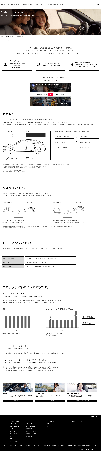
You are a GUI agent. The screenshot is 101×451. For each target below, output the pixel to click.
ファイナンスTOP (5, 4)
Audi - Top (80, 449)
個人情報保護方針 (46, 445)
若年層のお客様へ (81, 445)
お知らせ (10, 445)
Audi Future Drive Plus (34, 40)
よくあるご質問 (50, 400)
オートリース (12, 431)
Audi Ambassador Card (52, 4)
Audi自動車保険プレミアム (28, 4)
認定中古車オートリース (31, 431)
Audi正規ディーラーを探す (81, 400)
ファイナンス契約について (70, 445)
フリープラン (12, 438)
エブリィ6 (12, 436)
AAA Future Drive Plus (30, 426)
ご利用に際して (94, 445)
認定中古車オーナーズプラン (32, 433)
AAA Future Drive (29, 423)
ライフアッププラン (14, 441)
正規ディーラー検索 (18, 445)
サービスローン (29, 436)
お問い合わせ (33, 445)
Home (2, 36)
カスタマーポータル (64, 4)
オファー (5, 445)
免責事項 (88, 445)
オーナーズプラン (13, 433)
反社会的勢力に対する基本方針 (58, 445)
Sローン (47, 40)
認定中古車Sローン (30, 428)
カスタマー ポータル (77, 421)
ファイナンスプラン (15, 4)
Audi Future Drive (21, 40)
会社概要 (39, 445)
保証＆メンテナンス (41, 4)
